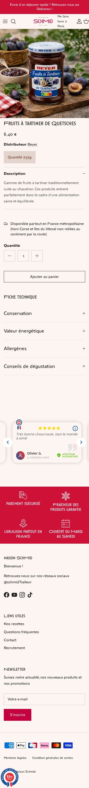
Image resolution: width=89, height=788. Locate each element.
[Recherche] (15, 21)
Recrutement (14, 648)
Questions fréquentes (21, 632)
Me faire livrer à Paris (63, 21)
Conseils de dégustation (29, 366)
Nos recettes (14, 624)
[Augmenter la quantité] (37, 255)
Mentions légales (15, 758)
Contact (10, 640)
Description (14, 173)
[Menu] (5, 21)
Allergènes (15, 348)
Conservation (18, 313)
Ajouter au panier (44, 277)
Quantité (12, 245)
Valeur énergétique (24, 331)
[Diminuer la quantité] (9, 255)
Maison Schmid (25, 771)
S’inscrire (17, 715)
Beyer (33, 144)
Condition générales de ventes (52, 758)
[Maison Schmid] (43, 21)
